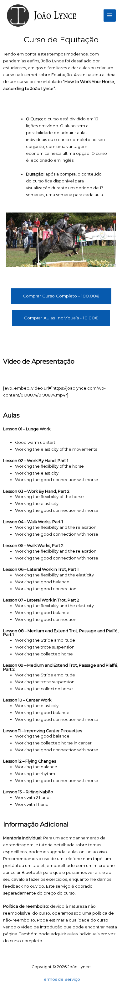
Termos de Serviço (61, 979)
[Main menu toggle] (110, 15)
